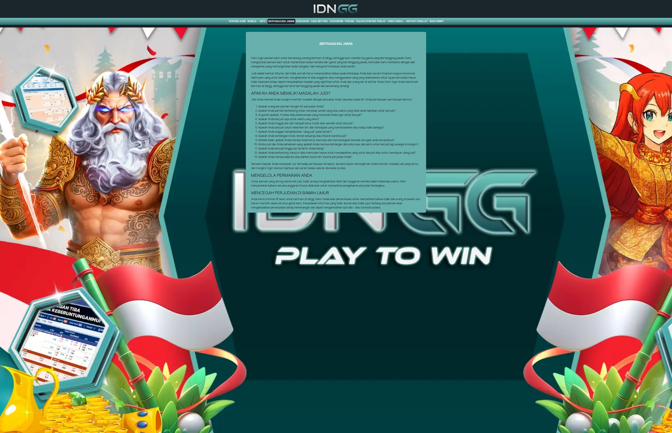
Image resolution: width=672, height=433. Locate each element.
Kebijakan (302, 21)
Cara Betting (319, 21)
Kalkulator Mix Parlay (371, 21)
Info (262, 21)
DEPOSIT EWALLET (417, 21)
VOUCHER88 (336, 21)
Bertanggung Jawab (281, 21)
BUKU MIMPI (436, 21)
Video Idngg (395, 21)
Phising (349, 21)
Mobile (251, 21)
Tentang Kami (237, 21)
